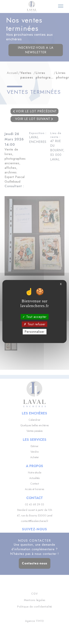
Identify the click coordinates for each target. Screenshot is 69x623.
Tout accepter (36, 316)
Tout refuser (35, 324)
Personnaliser (34, 331)
